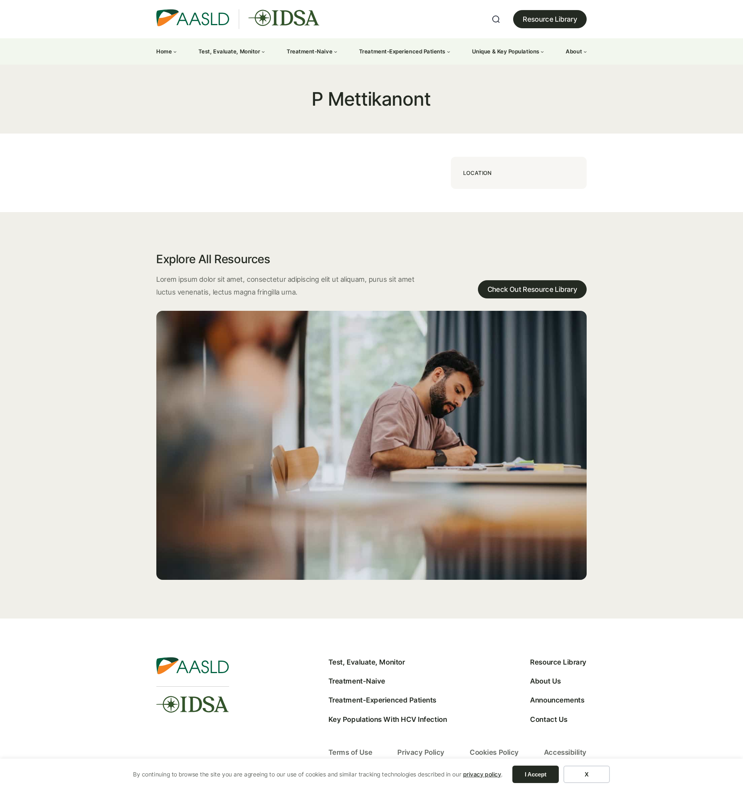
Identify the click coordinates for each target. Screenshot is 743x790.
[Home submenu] (174, 51)
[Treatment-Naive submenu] (335, 51)
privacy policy (482, 774)
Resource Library (550, 19)
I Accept (535, 774)
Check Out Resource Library (532, 289)
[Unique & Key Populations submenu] (542, 51)
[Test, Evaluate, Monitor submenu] (263, 51)
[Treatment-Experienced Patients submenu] (448, 51)
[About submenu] (585, 51)
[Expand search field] (496, 19)
